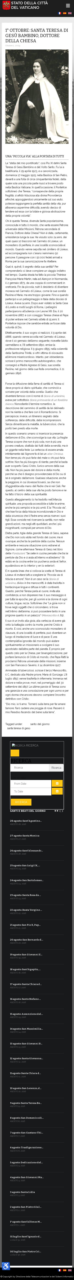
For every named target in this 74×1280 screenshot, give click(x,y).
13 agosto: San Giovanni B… (26, 1043)
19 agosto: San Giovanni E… (26, 954)
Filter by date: (18, 777)
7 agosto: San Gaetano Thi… (26, 1132)
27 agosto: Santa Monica (24, 835)
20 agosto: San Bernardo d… (26, 939)
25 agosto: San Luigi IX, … (25, 865)
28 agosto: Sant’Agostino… (26, 820)
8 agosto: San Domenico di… (27, 1117)
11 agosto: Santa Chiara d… (25, 1073)
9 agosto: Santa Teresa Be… (26, 1103)
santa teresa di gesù (18, 728)
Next (63, 810)
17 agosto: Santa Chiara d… (26, 984)
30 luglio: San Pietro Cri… (25, 1251)
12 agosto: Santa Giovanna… (26, 1058)
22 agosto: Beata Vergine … (26, 910)
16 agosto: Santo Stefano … (25, 999)
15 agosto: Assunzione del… (26, 1014)
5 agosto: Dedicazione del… (26, 1162)
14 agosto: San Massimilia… (26, 1028)
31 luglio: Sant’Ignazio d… (25, 1236)
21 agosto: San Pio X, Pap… (25, 925)
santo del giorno (40, 724)
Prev (60, 810)
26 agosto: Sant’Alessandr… (26, 850)
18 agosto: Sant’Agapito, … (25, 969)
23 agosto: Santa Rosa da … (25, 895)
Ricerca (21, 802)
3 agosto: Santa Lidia (22, 1192)
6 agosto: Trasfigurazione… (26, 1147)
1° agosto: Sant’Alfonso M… (26, 1221)
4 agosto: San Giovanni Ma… (27, 1177)
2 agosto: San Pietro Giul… (25, 1207)
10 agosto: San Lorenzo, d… (25, 1088)
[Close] (15, 753)
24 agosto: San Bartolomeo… (26, 880)
